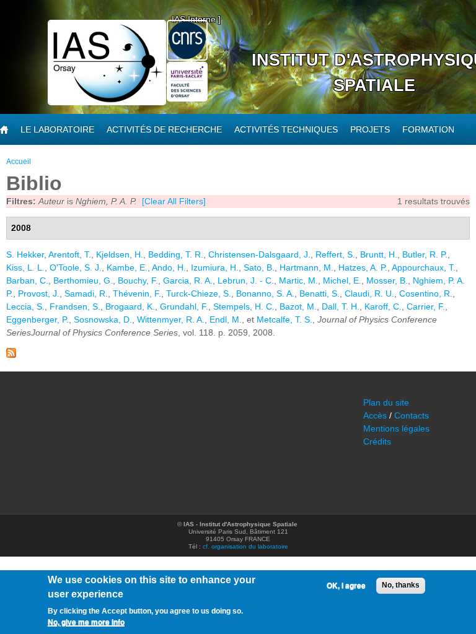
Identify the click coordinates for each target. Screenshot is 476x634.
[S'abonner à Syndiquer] (11, 355)
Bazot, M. (298, 306)
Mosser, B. (387, 280)
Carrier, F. (426, 306)
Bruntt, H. (378, 254)
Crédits (377, 441)
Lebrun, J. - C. (246, 280)
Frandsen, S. (75, 306)
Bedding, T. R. (175, 254)
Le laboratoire (57, 129)
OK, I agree (346, 586)
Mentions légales (396, 428)
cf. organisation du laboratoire (245, 546)
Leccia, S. (25, 306)
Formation (428, 129)
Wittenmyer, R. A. (171, 319)
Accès (375, 415)
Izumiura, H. (215, 267)
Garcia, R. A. (188, 280)
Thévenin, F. (137, 293)
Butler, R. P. (424, 254)
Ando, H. (169, 267)
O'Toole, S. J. (76, 267)
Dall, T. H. (340, 306)
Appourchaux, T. (424, 267)
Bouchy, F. (138, 280)
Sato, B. (259, 267)
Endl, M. (225, 319)
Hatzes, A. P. (362, 267)
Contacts (411, 415)
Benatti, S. (319, 293)
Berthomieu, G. (83, 280)
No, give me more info (86, 622)
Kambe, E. (127, 267)
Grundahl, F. (184, 306)
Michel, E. (342, 280)
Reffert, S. (335, 254)
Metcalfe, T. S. (284, 319)
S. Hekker (25, 254)
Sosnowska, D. (103, 319)
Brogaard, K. (130, 306)
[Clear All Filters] (174, 201)
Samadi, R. (86, 293)
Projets (370, 129)
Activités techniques (286, 129)
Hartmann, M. (306, 267)
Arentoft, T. (69, 254)
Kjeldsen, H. (119, 254)
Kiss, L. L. (25, 267)
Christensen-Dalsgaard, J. (259, 254)
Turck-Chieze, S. (198, 293)
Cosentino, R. (425, 293)
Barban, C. (27, 280)
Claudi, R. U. (369, 293)
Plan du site (386, 402)
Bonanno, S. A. (265, 293)
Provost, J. (39, 293)
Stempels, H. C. (244, 306)
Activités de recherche (164, 129)
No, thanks (401, 585)
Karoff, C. (383, 306)
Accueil (18, 161)
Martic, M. (298, 280)
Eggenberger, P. (37, 319)
